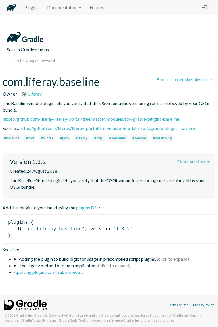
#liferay (82, 138)
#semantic (117, 138)
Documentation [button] (62, 7)
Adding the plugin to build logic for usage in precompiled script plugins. (87, 259)
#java (64, 138)
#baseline (11, 138)
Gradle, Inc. (24, 315)
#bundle (47, 138)
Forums (97, 7)
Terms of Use (178, 305)
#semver (139, 138)
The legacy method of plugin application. (58, 265)
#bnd (30, 138)
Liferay (34, 93)
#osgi (98, 138)
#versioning (162, 138)
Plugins (31, 7)
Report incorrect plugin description (185, 79)
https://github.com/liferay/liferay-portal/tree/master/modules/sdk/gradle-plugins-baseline (91, 119)
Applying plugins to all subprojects (48, 272)
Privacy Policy (203, 305)
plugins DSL (87, 207)
